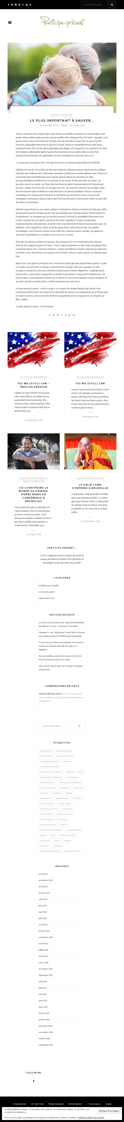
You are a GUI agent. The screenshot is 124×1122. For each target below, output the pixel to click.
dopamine (70, 772)
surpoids (67, 840)
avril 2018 (43, 956)
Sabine (64, 125)
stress (56, 840)
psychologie (63, 819)
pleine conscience (64, 814)
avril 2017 (43, 1000)
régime (43, 835)
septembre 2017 (46, 975)
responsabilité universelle (51, 830)
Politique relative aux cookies (91, 1117)
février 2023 (44, 893)
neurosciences (62, 798)
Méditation (56, 793)
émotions (57, 846)
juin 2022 (43, 905)
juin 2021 (43, 918)
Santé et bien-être (62, 115)
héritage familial (47, 782)
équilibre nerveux (72, 851)
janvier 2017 (44, 1019)
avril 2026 (43, 874)
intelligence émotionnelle (70, 782)
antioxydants (46, 756)
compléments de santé (49, 767)
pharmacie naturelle (49, 809)
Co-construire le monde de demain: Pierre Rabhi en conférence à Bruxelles (34, 494)
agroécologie (46, 751)
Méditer (68, 793)
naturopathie (46, 798)
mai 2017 (43, 994)
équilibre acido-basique (50, 851)
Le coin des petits (47, 592)
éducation (44, 846)
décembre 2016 (46, 1026)
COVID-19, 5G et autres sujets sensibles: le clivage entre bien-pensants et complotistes (61, 697)
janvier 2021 (44, 931)
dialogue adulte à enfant (50, 772)
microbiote (65, 788)
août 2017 (43, 981)
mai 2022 (43, 912)
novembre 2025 (46, 880)
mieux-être (78, 788)
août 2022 (43, 899)
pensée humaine (47, 804)
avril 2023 (43, 886)
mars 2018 (43, 962)
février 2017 (44, 1013)
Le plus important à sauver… (62, 120)
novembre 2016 (46, 1032)
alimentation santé (64, 751)
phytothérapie (46, 814)
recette (64, 825)
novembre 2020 (46, 937)
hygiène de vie (72, 777)
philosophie (67, 809)
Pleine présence (46, 819)
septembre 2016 (46, 1045)
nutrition (77, 798)
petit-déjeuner (64, 804)
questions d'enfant (48, 825)
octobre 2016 (45, 1038)
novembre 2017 (46, 969)
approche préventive (65, 756)
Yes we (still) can (90, 383)
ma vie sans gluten (48, 788)
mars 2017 (43, 1007)
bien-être (67, 761)
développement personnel (51, 777)
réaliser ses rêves (74, 830)
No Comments (77, 125)
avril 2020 (43, 943)
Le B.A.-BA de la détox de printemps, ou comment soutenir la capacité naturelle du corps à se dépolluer (61, 646)
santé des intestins (67, 835)
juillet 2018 (43, 950)
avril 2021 (43, 924)
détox (80, 772)
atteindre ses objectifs (49, 761)
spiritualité (45, 840)
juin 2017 (43, 988)
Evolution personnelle (33, 377)
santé (53, 835)
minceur (44, 793)
